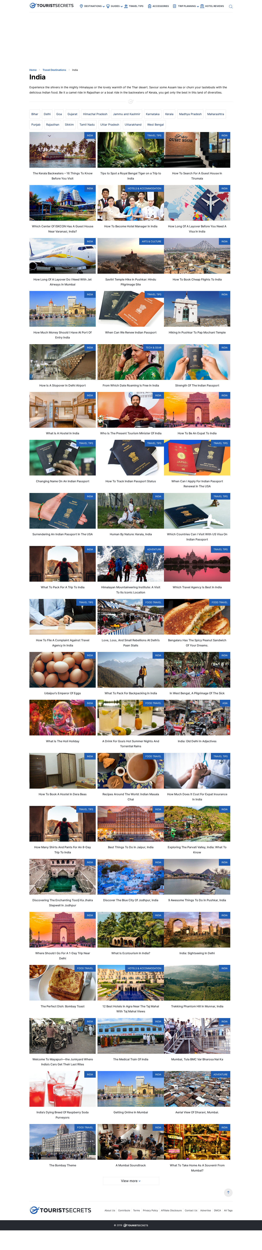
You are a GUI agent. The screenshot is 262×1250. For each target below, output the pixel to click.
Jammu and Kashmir (126, 114)
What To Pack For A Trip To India (62, 587)
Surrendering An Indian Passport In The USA (62, 534)
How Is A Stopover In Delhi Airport (62, 385)
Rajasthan (52, 124)
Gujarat (72, 114)
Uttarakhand (133, 124)
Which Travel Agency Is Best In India (197, 587)
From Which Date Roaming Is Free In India (131, 385)
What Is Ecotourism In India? (130, 953)
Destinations (93, 6)
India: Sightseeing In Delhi (197, 953)
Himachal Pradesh (95, 114)
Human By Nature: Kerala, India (131, 534)
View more (129, 1181)
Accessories (161, 6)
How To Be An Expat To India (197, 433)
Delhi (47, 114)
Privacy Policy (150, 1210)
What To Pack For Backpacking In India (131, 693)
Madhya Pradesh (190, 114)
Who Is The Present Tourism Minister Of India (130, 433)
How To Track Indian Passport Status (131, 481)
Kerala (169, 114)
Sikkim (69, 124)
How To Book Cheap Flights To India (197, 279)
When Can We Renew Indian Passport (130, 332)
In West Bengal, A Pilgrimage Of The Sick (197, 693)
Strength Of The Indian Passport (197, 385)
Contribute (124, 1210)
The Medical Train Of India (130, 1059)
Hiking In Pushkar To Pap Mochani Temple (197, 332)
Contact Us (191, 1210)
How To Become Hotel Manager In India (130, 226)
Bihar (34, 114)
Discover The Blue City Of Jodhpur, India (130, 900)
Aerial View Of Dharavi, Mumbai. (197, 1112)
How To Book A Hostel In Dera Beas (63, 794)
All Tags (228, 1210)
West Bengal (155, 124)
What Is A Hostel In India (62, 433)
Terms (136, 1210)
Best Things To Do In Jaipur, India (130, 847)
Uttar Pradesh (109, 124)
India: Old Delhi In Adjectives (197, 741)
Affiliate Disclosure (171, 1210)
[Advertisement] (56, 40)
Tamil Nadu (87, 124)
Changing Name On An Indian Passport (62, 481)
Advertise (205, 1210)
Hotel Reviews (214, 6)
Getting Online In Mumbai (131, 1112)
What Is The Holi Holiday (62, 741)
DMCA (217, 1210)
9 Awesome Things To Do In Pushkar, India (197, 900)
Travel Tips (136, 6)
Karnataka (153, 114)
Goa (59, 114)
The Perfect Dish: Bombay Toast (62, 1006)
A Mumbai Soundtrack (131, 1165)
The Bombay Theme (62, 1165)
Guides (115, 6)
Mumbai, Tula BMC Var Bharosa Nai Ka (197, 1059)
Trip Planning (187, 6)
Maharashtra (215, 114)
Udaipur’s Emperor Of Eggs (62, 693)
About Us (110, 1210)
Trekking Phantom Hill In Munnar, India (197, 1006)
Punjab (35, 124)
